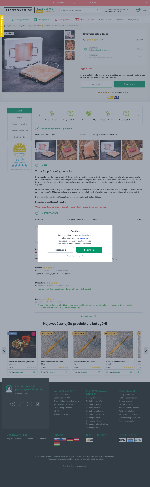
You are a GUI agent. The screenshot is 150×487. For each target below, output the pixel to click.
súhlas (82, 238)
